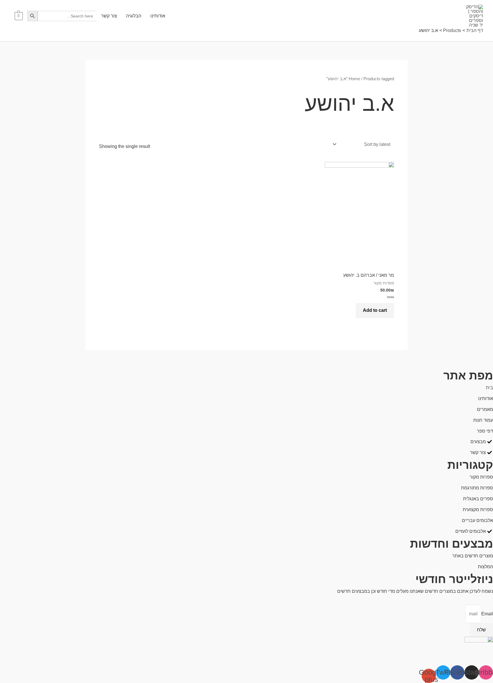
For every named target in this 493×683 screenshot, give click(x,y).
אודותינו (157, 15)
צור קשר (109, 15)
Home (354, 79)
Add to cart (375, 310)
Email (487, 613)
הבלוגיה (133, 15)
